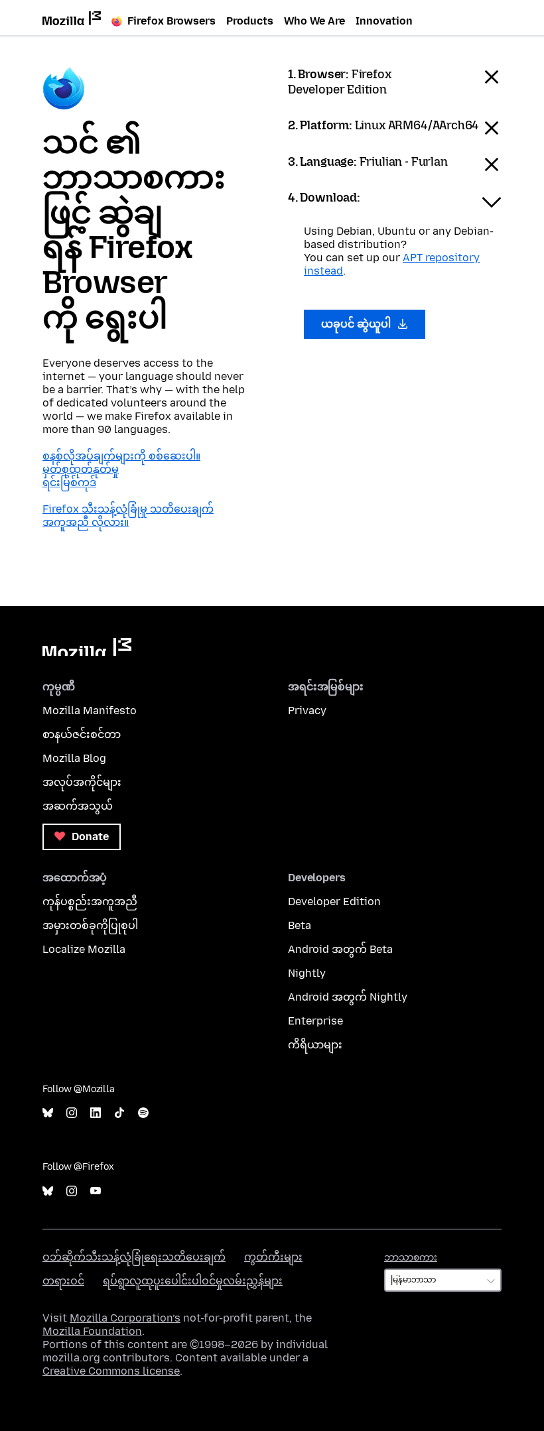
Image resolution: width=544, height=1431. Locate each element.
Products (249, 21)
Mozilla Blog (74, 758)
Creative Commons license (111, 1371)
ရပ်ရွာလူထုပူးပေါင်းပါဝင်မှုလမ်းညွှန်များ (193, 1281)
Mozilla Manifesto (89, 710)
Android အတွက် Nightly (347, 997)
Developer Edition (334, 901)
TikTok (119, 1113)
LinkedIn (95, 1113)
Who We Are (314, 21)
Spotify (143, 1113)
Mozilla (86, 647)
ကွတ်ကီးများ (273, 1257)
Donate (89, 836)
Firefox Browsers (171, 21)
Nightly (307, 973)
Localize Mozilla (83, 949)
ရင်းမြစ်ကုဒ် (69, 482)
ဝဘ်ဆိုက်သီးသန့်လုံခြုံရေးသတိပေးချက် (134, 1257)
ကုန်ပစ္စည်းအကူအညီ (89, 901)
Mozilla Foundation (92, 1331)
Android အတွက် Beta (340, 949)
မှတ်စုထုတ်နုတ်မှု (80, 469)
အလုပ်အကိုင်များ (81, 782)
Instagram (71, 1113)
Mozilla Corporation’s (125, 1318)
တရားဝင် (63, 1281)
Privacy (307, 710)
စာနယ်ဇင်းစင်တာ (81, 734)
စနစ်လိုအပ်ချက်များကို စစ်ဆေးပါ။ (121, 456)
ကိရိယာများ (315, 1044)
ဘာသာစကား (410, 1257)
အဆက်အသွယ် (77, 806)
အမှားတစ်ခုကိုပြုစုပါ (90, 925)
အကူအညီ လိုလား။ (85, 522)
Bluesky (47, 1113)
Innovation (384, 21)
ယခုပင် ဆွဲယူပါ (357, 324)
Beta (299, 925)
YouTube (95, 1191)
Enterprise (315, 1021)
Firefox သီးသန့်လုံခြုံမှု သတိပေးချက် (128, 509)
